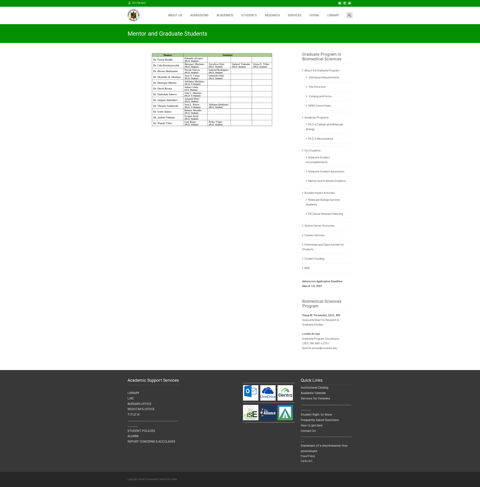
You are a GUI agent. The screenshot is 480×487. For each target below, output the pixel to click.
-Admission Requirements (323, 77)
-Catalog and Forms (320, 96)
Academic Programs (316, 117)
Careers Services (314, 235)
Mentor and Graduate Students (327, 180)
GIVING (314, 15)
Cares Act (306, 460)
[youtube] (349, 4)
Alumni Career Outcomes (319, 225)
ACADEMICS (225, 15)
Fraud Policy (308, 456)
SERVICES (295, 15)
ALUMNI (133, 436)
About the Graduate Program (321, 70)
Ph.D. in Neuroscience (320, 138)
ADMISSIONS (199, 15)
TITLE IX (134, 414)
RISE (307, 268)
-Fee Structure (317, 86)
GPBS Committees (319, 105)
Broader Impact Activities (319, 192)
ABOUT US (175, 15)
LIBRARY (333, 15)
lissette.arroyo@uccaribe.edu (319, 348)
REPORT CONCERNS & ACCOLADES (151, 441)
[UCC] (131, 14)
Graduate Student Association (326, 171)
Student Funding (314, 258)
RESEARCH (272, 15)
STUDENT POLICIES (141, 431)
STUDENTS (249, 15)
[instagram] (344, 4)
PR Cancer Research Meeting (325, 213)
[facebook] (340, 4)
